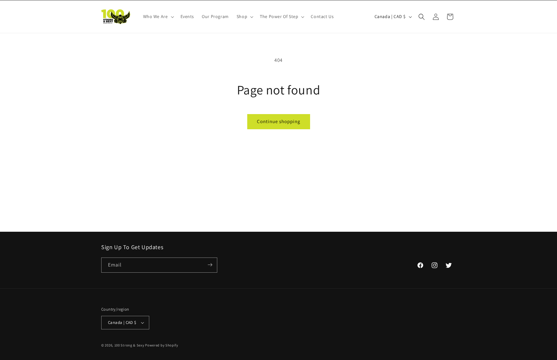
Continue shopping (278, 121)
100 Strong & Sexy (129, 345)
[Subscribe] (210, 264)
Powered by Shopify (161, 345)
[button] (158, 16)
